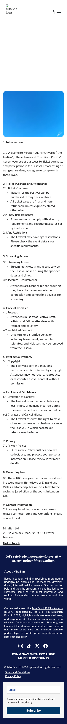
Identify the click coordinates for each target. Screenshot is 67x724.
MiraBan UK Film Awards (47, 608)
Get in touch (11, 543)
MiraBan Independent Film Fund (40, 626)
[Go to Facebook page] (45, 646)
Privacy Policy (13, 676)
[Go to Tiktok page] (29, 646)
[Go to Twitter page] (37, 646)
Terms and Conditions (17, 672)
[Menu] (59, 12)
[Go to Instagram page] (20, 646)
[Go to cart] (52, 12)
